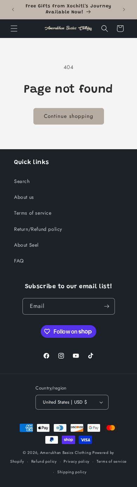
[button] (14, 28)
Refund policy (44, 461)
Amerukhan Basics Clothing (65, 452)
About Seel (26, 244)
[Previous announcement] (13, 9)
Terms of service (33, 212)
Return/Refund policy (38, 229)
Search (22, 181)
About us (24, 197)
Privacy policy (77, 461)
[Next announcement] (124, 9)
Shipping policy (72, 472)
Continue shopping (68, 116)
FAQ (19, 260)
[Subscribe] (107, 306)
